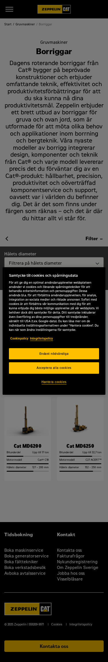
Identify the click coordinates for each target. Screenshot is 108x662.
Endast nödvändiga (54, 353)
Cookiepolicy (19, 338)
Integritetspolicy (41, 338)
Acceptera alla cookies (54, 368)
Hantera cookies (53, 382)
